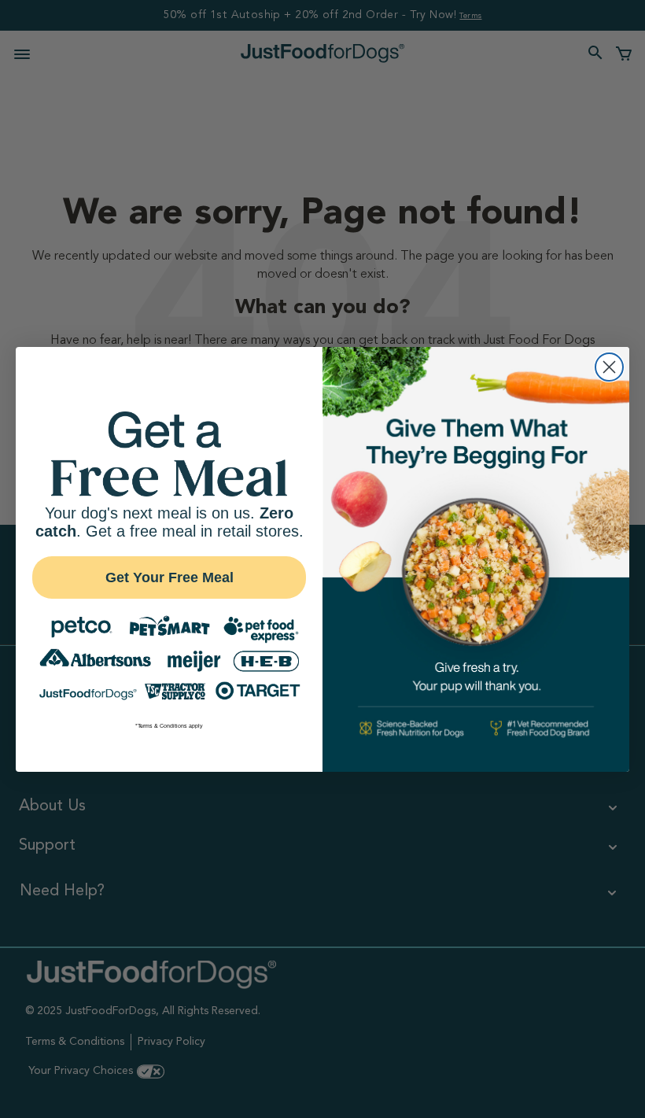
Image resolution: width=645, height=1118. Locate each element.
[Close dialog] (609, 367)
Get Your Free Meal (169, 577)
